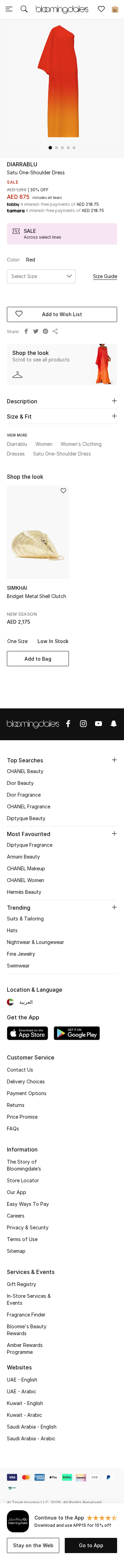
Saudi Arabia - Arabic (31, 1438)
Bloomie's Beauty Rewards (26, 1329)
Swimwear (18, 966)
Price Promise (22, 1117)
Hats (12, 930)
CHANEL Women (25, 880)
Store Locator (23, 1180)
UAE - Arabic (21, 1391)
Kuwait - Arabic (24, 1415)
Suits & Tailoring (25, 918)
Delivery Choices (26, 1081)
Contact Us (20, 1070)
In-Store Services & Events (29, 1299)
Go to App (91, 1545)
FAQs (13, 1128)
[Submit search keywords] (24, 9)
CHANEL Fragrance (28, 806)
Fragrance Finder (26, 1315)
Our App (16, 1192)
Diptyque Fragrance (29, 845)
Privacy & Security (28, 1227)
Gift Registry (21, 1284)
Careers (15, 1216)
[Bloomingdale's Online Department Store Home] (62, 9)
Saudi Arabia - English (31, 1427)
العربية (26, 1002)
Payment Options (26, 1093)
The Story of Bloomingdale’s (24, 1165)
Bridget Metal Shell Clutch (36, 596)
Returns (15, 1105)
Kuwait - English (25, 1403)
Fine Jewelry (21, 954)
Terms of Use (22, 1239)
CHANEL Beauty (25, 771)
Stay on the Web (33, 1545)
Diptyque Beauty (26, 818)
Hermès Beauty (24, 892)
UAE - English (22, 1380)
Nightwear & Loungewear (35, 942)
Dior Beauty (20, 783)
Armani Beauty (23, 857)
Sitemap (16, 1251)
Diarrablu (22, 164)
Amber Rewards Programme (25, 1348)
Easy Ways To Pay (28, 1204)
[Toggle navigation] (9, 9)
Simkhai (17, 588)
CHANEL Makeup (26, 868)
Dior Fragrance (24, 795)
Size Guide (105, 276)
